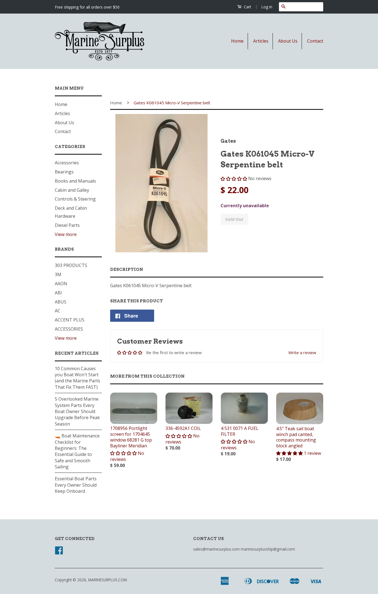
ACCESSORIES (69, 329)
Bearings (64, 172)
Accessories (67, 163)
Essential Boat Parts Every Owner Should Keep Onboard (76, 485)
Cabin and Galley (72, 190)
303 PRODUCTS (71, 265)
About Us (287, 41)
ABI (58, 293)
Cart (247, 6)
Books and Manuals (75, 181)
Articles (260, 41)
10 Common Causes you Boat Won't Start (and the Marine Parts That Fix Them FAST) (77, 377)
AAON (61, 284)
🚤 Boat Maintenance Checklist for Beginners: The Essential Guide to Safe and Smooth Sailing (77, 451)
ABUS (60, 302)
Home (237, 41)
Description (126, 269)
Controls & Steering (75, 199)
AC (57, 311)
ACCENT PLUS (69, 320)
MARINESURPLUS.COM (107, 579)
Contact (315, 41)
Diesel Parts (67, 225)
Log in (266, 6)
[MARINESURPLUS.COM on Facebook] (59, 552)
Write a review (302, 352)
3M (58, 274)
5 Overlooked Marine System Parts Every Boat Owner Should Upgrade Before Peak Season (77, 411)
